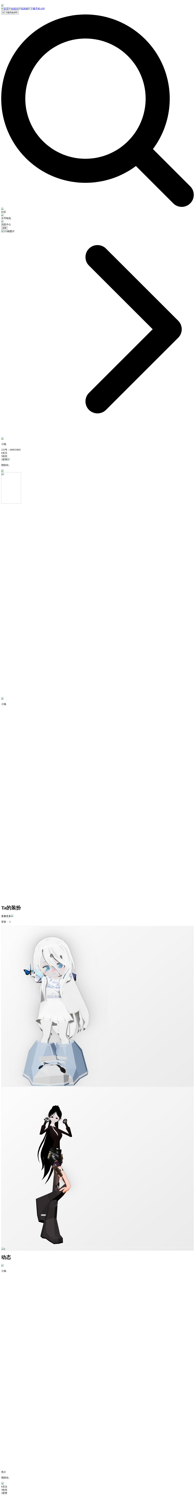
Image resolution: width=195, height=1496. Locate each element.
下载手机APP (11, 12)
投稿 (4, 228)
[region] (97, 8)
